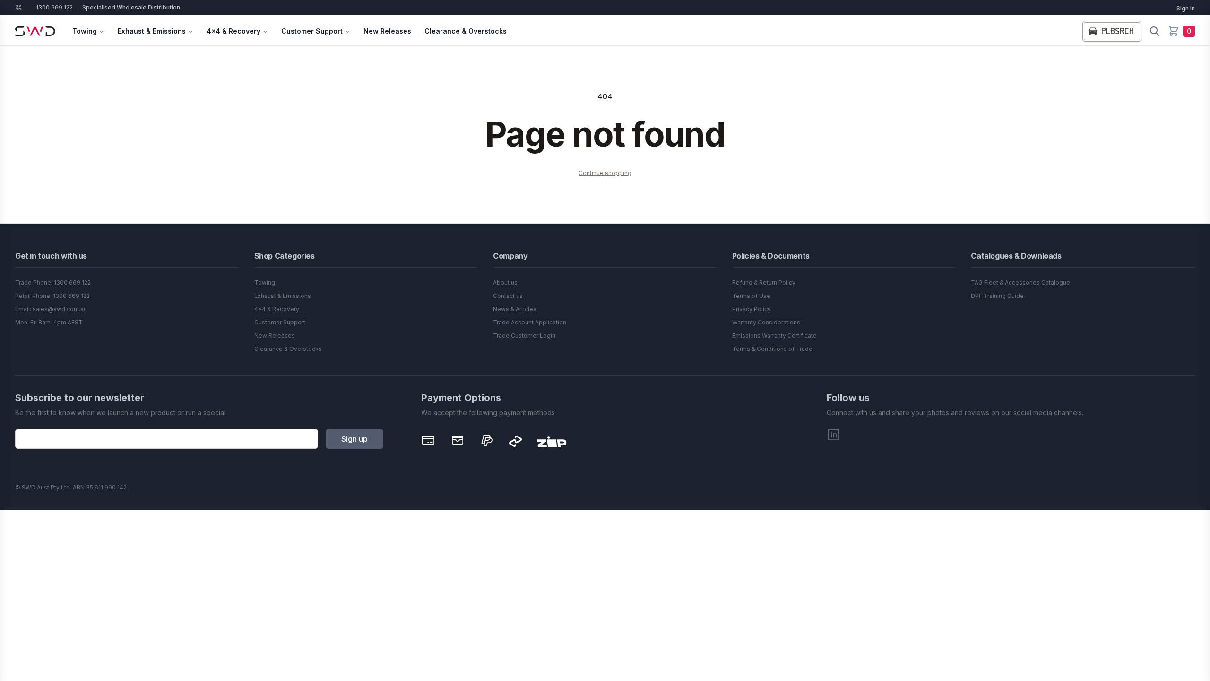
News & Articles (514, 309)
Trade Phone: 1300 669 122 (53, 282)
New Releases (387, 31)
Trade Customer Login (524, 335)
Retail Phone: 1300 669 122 (52, 295)
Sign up (354, 439)
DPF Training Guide (997, 295)
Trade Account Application (529, 322)
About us (505, 282)
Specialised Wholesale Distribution (131, 7)
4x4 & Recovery (233, 31)
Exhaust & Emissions (152, 31)
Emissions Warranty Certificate (774, 335)
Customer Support (312, 31)
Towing (84, 31)
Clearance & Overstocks (465, 31)
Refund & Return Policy (763, 282)
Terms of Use (751, 295)
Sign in (1185, 8)
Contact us (508, 295)
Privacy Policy (751, 309)
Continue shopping (605, 172)
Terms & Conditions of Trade (772, 348)
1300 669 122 (54, 7)
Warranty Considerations (766, 322)
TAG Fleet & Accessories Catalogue (1020, 282)
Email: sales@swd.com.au (51, 309)
